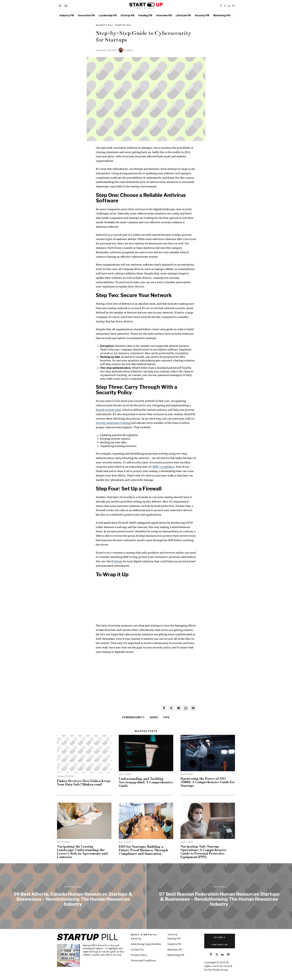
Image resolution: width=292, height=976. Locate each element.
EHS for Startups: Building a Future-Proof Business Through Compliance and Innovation (143, 850)
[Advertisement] (146, 602)
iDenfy (118, 561)
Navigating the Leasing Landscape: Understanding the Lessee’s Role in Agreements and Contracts (82, 852)
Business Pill (174, 949)
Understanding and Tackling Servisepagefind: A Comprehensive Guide (146, 782)
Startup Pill (123, 25)
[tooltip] (221, 6)
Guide (154, 717)
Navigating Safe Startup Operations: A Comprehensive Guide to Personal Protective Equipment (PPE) (204, 852)
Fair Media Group (217, 969)
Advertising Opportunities (146, 944)
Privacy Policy (139, 955)
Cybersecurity (133, 717)
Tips (166, 717)
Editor (130, 50)
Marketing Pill (175, 955)
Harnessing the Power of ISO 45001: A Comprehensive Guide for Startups (208, 782)
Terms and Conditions (143, 960)
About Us (136, 938)
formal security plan (108, 409)
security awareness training (113, 422)
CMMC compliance (163, 466)
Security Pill (104, 25)
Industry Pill (174, 944)
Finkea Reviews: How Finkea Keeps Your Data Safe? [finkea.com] (84, 782)
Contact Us (137, 949)
